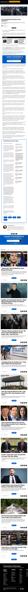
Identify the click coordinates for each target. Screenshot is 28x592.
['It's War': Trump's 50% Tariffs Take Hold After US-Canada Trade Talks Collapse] (14, 445)
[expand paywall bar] (27, 0)
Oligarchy (13, 571)
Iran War (12, 579)
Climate (4, 576)
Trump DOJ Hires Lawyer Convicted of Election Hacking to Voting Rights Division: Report (13, 486)
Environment (5, 579)
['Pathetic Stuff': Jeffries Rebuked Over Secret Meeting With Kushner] (14, 258)
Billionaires (13, 580)
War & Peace (5, 584)
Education (5, 578)
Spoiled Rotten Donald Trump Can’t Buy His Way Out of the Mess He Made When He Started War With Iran (21, 41)
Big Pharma (13, 575)
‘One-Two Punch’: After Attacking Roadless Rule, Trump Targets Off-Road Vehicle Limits (13, 516)
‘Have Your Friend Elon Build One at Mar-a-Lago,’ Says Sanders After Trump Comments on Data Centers (13, 393)
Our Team (20, 573)
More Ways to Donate (20, 580)
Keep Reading (14, 369)
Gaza (12, 576)
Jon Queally (2, 276)
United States (11, 30)
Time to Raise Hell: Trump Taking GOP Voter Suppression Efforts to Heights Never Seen (9, 41)
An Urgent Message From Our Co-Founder (10, 141)
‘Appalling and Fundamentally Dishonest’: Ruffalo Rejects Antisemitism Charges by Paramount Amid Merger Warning (13, 301)
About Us (21, 571)
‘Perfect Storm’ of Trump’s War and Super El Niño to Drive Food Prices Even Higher (13, 548)
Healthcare (5, 580)
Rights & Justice (4, 583)
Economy (5, 577)
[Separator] (17, 28)
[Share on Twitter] (12, 28)
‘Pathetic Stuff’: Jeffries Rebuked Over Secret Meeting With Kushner (12, 269)
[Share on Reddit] (15, 28)
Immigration (13, 573)
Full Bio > (8, 230)
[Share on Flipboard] (13, 28)
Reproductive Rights (13, 578)
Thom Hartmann (4, 25)
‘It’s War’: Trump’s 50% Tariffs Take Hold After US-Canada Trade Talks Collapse (13, 455)
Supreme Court (8, 47)
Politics (4, 581)
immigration (4, 371)
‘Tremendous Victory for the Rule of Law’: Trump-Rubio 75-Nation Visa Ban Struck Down (13, 363)
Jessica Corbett (3, 523)
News (2, 371)
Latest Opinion (4, 575)
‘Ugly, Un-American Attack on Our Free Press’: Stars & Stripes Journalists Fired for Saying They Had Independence (13, 424)
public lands (4, 527)
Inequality (13, 574)
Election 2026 (13, 581)
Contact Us (20, 583)
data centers (5, 402)
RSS (26, 576)
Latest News (5, 573)
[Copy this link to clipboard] (16, 233)
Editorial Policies (20, 575)
